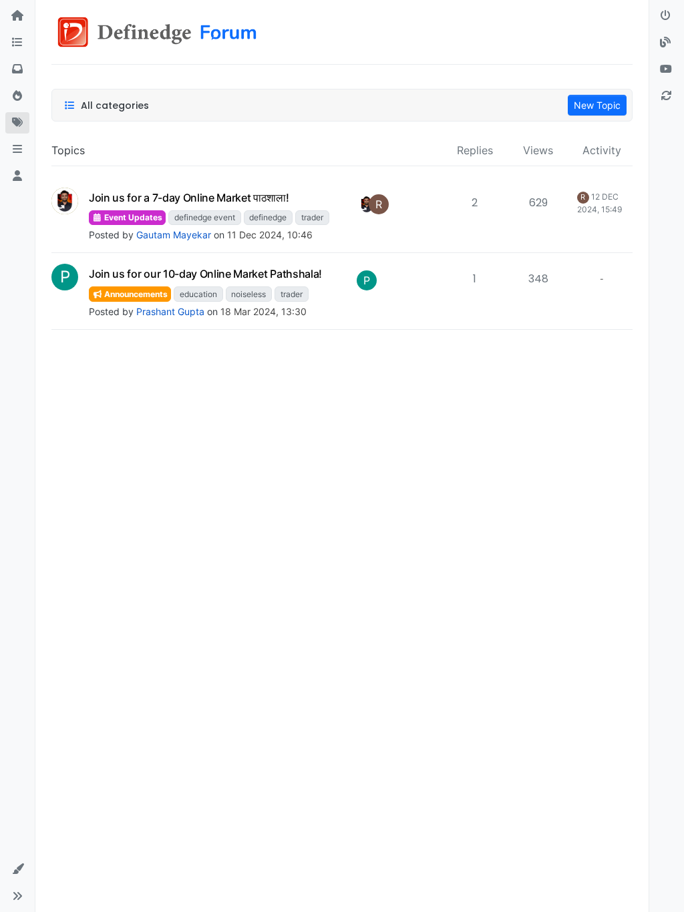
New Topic (597, 105)
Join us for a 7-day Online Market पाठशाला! (189, 197)
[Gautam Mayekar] (367, 204)
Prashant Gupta (170, 311)
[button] (17, 149)
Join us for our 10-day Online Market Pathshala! (205, 273)
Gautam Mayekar (173, 234)
